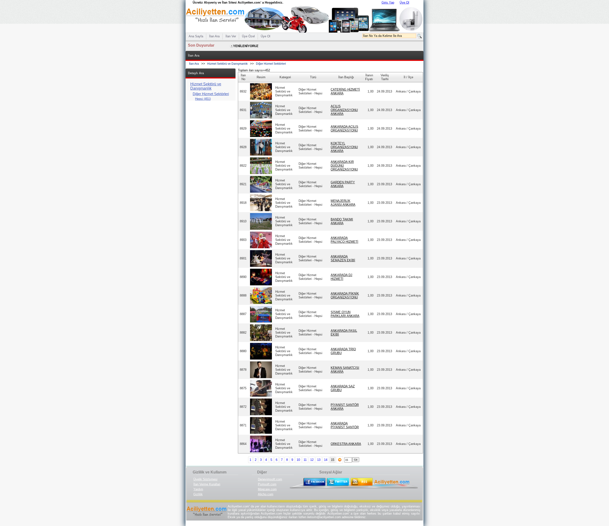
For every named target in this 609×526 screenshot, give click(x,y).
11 (305, 460)
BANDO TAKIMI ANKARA (342, 221)
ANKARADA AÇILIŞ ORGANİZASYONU (344, 128)
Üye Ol (404, 2)
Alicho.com (265, 494)
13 (318, 460)
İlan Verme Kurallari (206, 484)
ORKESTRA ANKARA (346, 444)
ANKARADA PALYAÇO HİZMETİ (344, 240)
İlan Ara (194, 63)
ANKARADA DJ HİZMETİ (341, 277)
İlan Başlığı (346, 77)
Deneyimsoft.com (270, 479)
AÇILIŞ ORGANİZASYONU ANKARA (344, 110)
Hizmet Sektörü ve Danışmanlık (227, 63)
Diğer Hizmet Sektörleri (271, 63)
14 (325, 460)
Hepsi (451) (203, 99)
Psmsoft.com (267, 484)
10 (298, 460)
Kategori (285, 77)
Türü (313, 77)
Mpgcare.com (267, 489)
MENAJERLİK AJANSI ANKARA (343, 202)
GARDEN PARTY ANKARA (343, 184)
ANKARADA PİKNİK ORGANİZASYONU (345, 295)
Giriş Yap (388, 2)
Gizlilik (198, 494)
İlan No (243, 77)
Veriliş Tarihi (385, 77)
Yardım (198, 489)
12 (312, 460)
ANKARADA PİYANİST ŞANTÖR (345, 425)
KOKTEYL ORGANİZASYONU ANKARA (344, 147)
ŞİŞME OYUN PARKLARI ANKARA (345, 314)
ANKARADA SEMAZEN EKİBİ (343, 258)
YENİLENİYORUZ (245, 46)
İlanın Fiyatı (369, 77)
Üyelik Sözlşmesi (205, 479)
